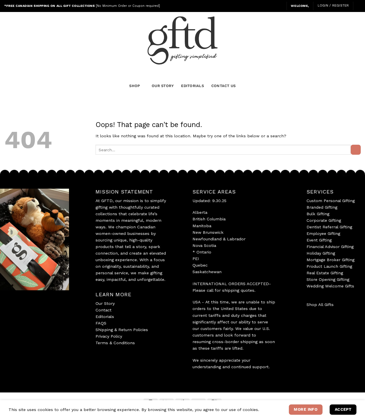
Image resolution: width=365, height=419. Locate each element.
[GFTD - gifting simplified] (182, 40)
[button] (280, 6)
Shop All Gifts (320, 304)
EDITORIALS (192, 86)
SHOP (134, 86)
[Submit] (356, 150)
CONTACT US (223, 86)
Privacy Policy (109, 336)
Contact (103, 310)
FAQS (101, 323)
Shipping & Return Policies (122, 329)
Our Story (105, 303)
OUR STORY (163, 86)
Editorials (105, 316)
